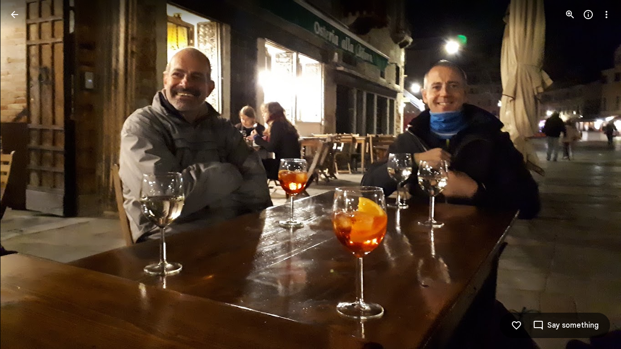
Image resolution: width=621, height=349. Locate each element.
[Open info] (588, 14)
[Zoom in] (570, 14)
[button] (25, 174)
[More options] (606, 14)
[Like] (516, 325)
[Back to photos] (14, 14)
